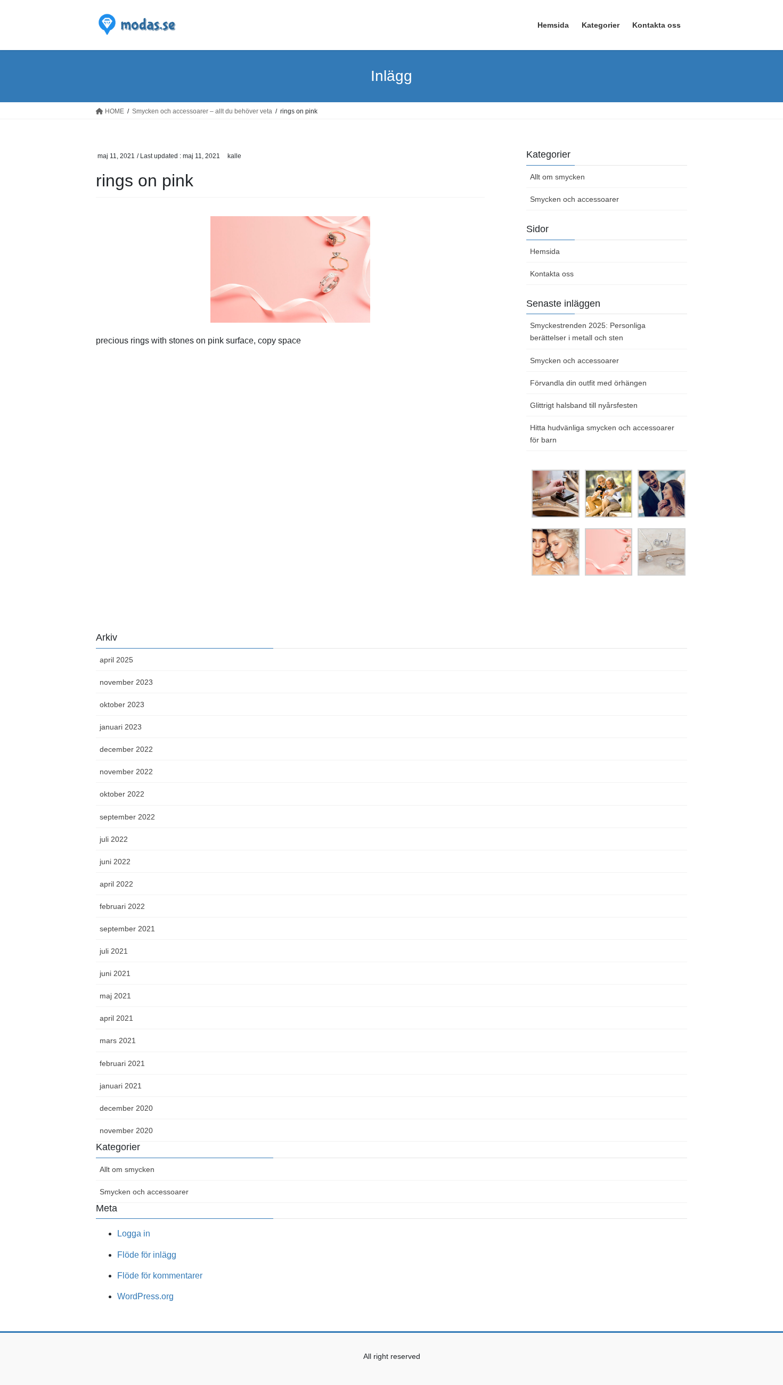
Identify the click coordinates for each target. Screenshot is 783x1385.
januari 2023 (121, 727)
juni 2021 (115, 973)
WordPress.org (145, 1296)
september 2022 (127, 817)
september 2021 (127, 928)
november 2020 (126, 1130)
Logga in (133, 1233)
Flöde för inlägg (146, 1254)
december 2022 (126, 749)
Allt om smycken (557, 177)
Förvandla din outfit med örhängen (588, 383)
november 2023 (126, 682)
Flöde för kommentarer (159, 1275)
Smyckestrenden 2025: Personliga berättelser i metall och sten (588, 331)
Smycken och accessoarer (574, 199)
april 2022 (116, 884)
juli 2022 (114, 839)
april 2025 (116, 659)
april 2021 (116, 1018)
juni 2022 (115, 861)
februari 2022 (122, 906)
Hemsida (545, 251)
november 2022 (126, 771)
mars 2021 (118, 1040)
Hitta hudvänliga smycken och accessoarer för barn (602, 433)
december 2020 (126, 1108)
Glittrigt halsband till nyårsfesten (584, 405)
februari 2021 (122, 1063)
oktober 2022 (122, 794)
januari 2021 (121, 1085)
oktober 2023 (122, 704)
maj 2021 (115, 995)
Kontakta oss (552, 273)
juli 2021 (114, 951)
